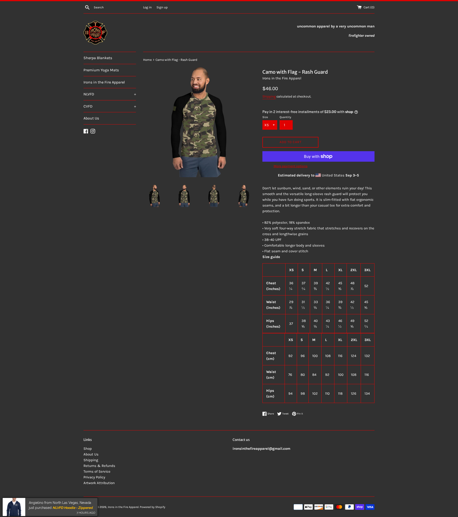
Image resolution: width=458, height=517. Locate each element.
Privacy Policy (94, 477)
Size (265, 117)
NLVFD (109, 94)
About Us (91, 118)
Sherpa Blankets (97, 58)
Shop (87, 448)
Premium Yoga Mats (101, 70)
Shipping (269, 96)
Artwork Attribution (99, 483)
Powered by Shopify (152, 507)
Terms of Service (96, 471)
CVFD (109, 106)
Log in (147, 7)
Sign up (162, 7)
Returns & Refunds (99, 466)
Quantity (285, 117)
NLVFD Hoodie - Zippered (72, 506)
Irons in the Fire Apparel (104, 82)
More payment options (290, 166)
